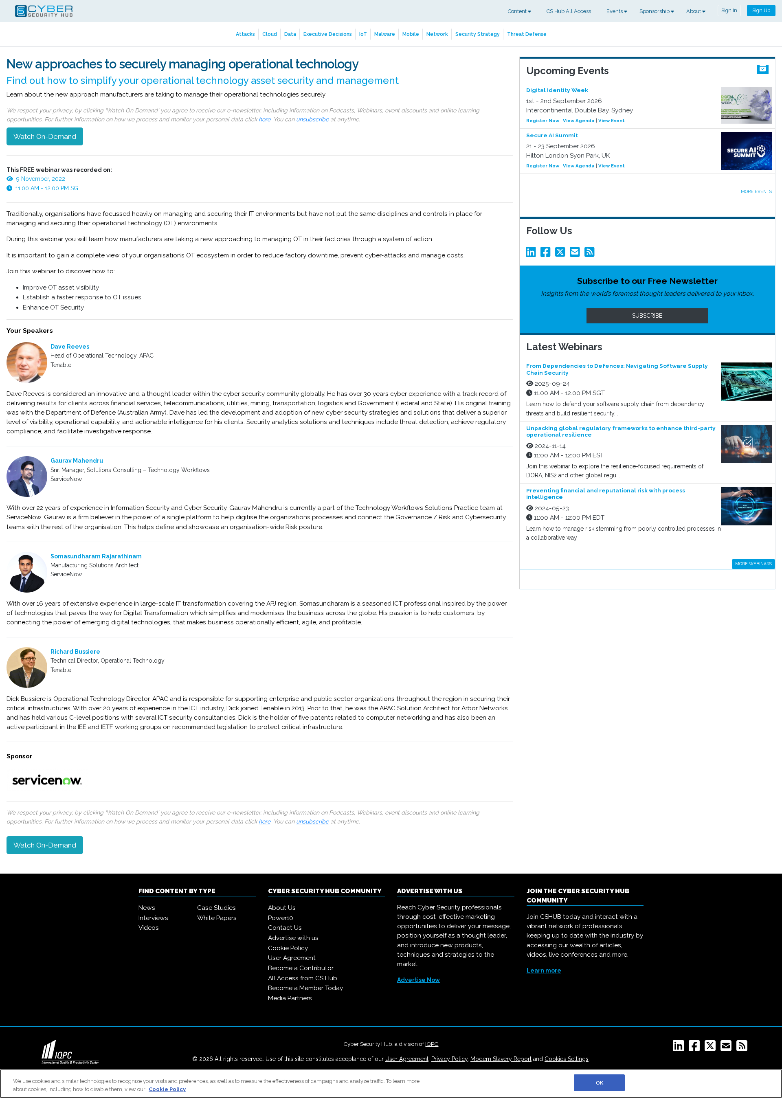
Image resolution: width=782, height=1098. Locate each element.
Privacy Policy (449, 1059)
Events (615, 11)
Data (290, 34)
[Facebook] (547, 254)
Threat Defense (527, 34)
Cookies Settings (567, 1059)
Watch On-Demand (44, 136)
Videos (148, 927)
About (694, 11)
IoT (363, 34)
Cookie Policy (288, 948)
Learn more (544, 970)
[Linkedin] (532, 254)
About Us (282, 907)
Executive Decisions (327, 34)
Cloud (269, 34)
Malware (384, 34)
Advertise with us (293, 938)
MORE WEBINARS (753, 563)
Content (518, 11)
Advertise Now (418, 980)
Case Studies (216, 907)
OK (599, 1083)
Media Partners (290, 998)
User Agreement (292, 958)
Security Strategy (477, 34)
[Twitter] (561, 254)
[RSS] (743, 1048)
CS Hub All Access (569, 11)
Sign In (729, 10)
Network (437, 34)
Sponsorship (655, 11)
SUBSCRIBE (647, 315)
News (146, 907)
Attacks (245, 34)
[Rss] (590, 254)
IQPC (431, 1044)
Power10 (280, 918)
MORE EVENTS (756, 191)
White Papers (217, 918)
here (264, 119)
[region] (391, 1083)
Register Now (542, 120)
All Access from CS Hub (302, 978)
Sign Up (761, 10)
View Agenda (579, 120)
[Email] (576, 254)
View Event (611, 120)
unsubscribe (312, 119)
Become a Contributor (301, 968)
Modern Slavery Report (501, 1059)
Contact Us (285, 927)
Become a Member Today (305, 988)
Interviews (153, 918)
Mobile (410, 34)
